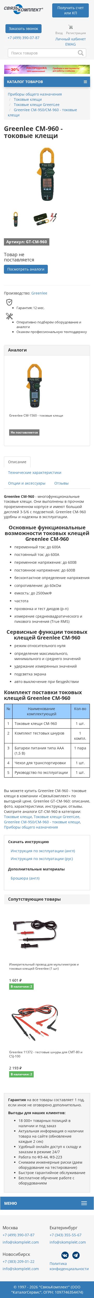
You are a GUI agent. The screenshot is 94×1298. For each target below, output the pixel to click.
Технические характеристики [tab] (34, 472)
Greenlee (39, 293)
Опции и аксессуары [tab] (26, 483)
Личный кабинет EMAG (70, 41)
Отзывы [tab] (61, 483)
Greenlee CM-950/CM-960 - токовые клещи (42, 821)
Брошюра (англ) (25, 878)
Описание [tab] (17, 461)
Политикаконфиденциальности (69, 1266)
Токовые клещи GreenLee (56, 816)
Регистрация (76, 33)
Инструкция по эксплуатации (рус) (42, 858)
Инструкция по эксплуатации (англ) (43, 850)
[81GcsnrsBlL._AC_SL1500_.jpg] (45, 219)
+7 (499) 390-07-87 (23, 37)
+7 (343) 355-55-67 (65, 1234)
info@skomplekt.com (21, 1242)
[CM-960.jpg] (15, 219)
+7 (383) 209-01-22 (18, 1261)
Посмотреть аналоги (25, 269)
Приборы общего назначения (31, 827)
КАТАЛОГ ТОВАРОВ (25, 81)
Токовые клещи (18, 816)
